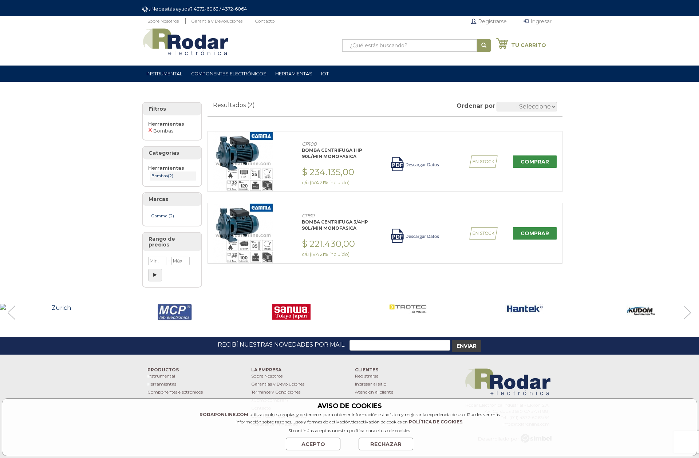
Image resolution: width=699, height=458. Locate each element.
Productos (163, 369)
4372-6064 (234, 9)
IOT (325, 73)
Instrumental (161, 376)
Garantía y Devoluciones (216, 21)
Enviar (467, 346)
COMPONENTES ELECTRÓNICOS (228, 73)
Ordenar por (476, 105)
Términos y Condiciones (275, 392)
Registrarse (492, 21)
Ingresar (540, 21)
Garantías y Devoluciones (277, 384)
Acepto (313, 444)
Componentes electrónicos (175, 392)
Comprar (535, 161)
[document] (349, 426)
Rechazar (386, 444)
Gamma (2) (162, 215)
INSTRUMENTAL (164, 73)
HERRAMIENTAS (293, 73)
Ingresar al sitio (370, 384)
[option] (58, 308)
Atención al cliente (374, 392)
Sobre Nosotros (163, 21)
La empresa (266, 369)
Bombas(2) (162, 175)
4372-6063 (206, 9)
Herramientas (161, 384)
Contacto (265, 21)
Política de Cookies (435, 422)
